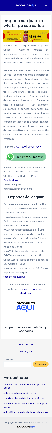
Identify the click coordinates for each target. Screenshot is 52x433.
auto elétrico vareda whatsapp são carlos (25, 412)
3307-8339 (20, 146)
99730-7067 (34, 146)
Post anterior (26, 344)
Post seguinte (26, 351)
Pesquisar (8, 359)
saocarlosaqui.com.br (14, 276)
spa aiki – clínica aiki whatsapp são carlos (25, 398)
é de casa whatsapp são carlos (19, 393)
